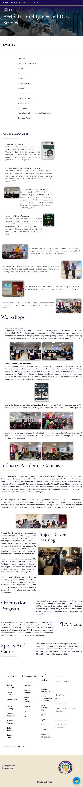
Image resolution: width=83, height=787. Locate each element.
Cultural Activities (9, 693)
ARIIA (43, 730)
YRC (26, 716)
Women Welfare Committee (28, 699)
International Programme (11, 722)
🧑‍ (76, 781)
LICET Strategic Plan (44, 708)
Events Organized (24, 93)
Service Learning (9, 708)
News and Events (24, 118)
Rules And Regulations (46, 736)
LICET (50, 782)
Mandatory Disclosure (45, 690)
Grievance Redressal (28, 691)
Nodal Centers (9, 729)
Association (22, 88)
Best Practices (23, 103)
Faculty (20, 68)
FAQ (43, 725)
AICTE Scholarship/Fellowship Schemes (47, 698)
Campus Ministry (9, 736)
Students (21, 73)
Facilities (21, 78)
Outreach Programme (10, 715)
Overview (21, 59)
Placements (22, 108)
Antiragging (28, 685)
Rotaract (27, 707)
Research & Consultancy (27, 98)
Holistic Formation (10, 686)
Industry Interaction (25, 83)
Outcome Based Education (28, 63)
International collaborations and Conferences (35, 113)
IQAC (43, 720)
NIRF (43, 715)
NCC (26, 711)
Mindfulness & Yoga (11, 701)
